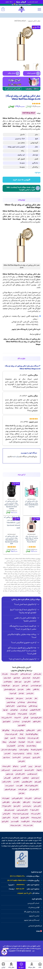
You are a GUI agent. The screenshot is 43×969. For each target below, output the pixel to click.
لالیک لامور (16, 678)
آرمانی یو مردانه (36, 818)
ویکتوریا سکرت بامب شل (8, 750)
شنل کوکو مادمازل (9, 689)
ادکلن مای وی (25, 818)
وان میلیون (9, 774)
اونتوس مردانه (22, 714)
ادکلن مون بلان (33, 789)
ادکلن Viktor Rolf (10, 559)
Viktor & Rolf (20, 21)
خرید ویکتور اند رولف (34, 574)
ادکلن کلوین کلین (17, 798)
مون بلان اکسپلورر (10, 789)
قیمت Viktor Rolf (21, 578)
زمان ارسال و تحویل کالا (31, 912)
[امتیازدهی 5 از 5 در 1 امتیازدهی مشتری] (21, 103)
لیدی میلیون (35, 778)
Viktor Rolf (7, 126)
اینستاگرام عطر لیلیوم (31, 920)
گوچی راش (7, 778)
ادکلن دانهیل (6, 818)
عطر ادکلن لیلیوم (34, 21)
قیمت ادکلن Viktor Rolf (26, 580)
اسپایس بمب (9, 786)
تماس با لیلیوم (34, 916)
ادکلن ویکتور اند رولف (16, 561)
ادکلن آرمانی (6, 814)
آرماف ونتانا (21, 738)
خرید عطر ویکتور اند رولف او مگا (14, 572)
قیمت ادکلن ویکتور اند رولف (22, 582)
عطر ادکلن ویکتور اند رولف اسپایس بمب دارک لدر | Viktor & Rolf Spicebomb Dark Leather (11, 505)
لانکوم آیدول (6, 722)
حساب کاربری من (33, 903)
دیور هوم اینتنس (36, 686)
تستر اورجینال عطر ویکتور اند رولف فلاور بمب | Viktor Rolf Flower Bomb (31, 539)
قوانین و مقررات (33, 907)
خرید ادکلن (37, 798)
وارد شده (15, 456)
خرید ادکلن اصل (34, 329)
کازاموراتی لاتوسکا (36, 750)
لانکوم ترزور (21, 725)
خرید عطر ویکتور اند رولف (32, 572)
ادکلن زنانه (28, 798)
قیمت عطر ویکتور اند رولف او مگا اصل (22, 588)
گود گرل (25, 718)
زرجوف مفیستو (31, 746)
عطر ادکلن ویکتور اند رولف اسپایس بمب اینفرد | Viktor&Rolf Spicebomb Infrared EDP (11, 540)
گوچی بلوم (38, 782)
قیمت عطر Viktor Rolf (17, 584)
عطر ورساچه (9, 698)
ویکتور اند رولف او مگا (27, 342)
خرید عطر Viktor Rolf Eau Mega (13, 569)
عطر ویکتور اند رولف (15, 576)
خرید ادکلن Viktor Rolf (29, 565)
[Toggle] (38, 604)
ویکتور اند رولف (34, 126)
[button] (39, 9)
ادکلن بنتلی (37, 806)
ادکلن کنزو (5, 821)
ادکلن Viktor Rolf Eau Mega (32, 561)
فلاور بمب (19, 786)
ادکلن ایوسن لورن (22, 810)
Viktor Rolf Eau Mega (28, 559)
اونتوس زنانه (11, 714)
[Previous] (37, 43)
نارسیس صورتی (17, 770)
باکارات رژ (16, 782)
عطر (28, 123)
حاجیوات (39, 770)
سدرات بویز (6, 757)
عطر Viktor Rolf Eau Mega (29, 576)
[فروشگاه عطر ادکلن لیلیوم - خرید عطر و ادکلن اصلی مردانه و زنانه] (21, 9)
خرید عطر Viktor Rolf (30, 569)
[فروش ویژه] (21, 965)
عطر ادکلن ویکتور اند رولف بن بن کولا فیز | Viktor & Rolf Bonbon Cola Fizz (31, 504)
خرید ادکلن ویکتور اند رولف (28, 567)
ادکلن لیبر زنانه (35, 814)
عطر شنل (21, 689)
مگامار (28, 689)
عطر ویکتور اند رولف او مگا (30, 339)
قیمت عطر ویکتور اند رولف (16, 587)
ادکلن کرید (32, 714)
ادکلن (22, 123)
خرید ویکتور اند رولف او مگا (19, 574)
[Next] (4, 43)
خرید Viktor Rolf (22, 563)
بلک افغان (36, 689)
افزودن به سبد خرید (21, 179)
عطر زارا (36, 754)
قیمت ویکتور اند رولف (14, 589)
